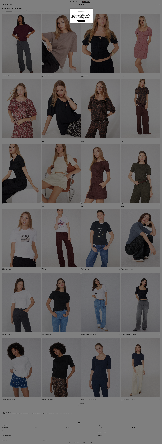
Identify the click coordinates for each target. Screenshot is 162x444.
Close (91, 9)
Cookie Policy (74, 16)
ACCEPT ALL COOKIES (81, 20)
